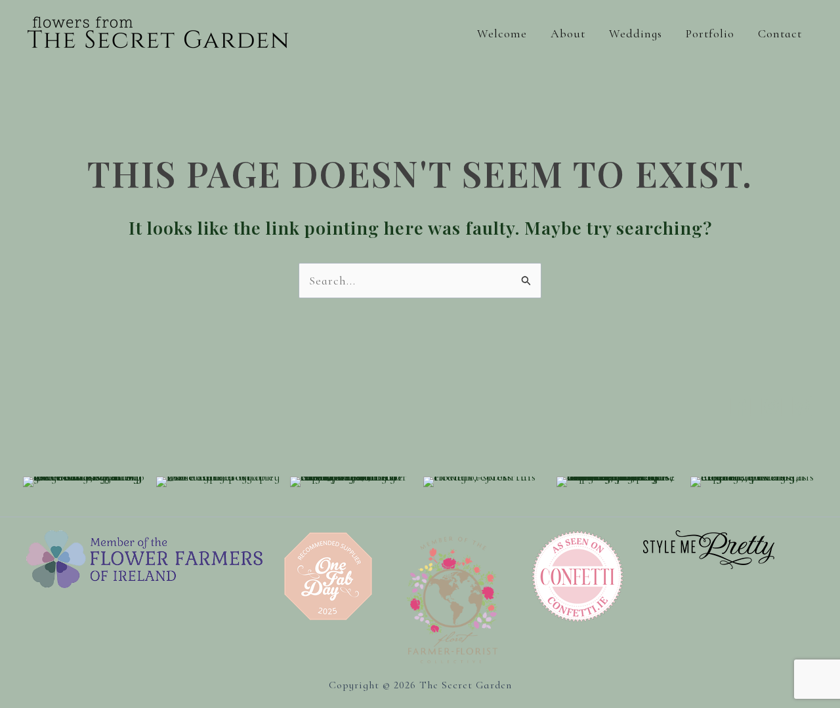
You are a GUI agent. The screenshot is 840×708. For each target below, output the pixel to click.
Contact (780, 33)
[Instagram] (771, 406)
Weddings (635, 33)
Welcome (502, 33)
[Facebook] (740, 406)
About (568, 33)
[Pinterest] (802, 406)
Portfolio (710, 33)
